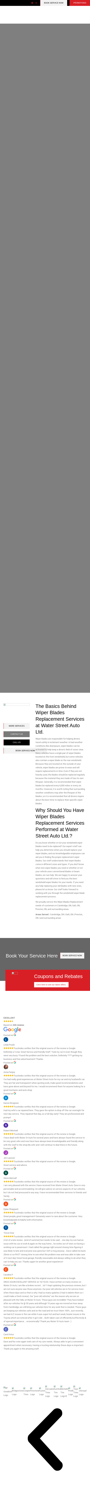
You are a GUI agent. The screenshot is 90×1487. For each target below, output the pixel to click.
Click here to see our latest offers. (51, 985)
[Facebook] (32, 3)
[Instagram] (36, 3)
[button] (45, 1440)
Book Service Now (25, 751)
